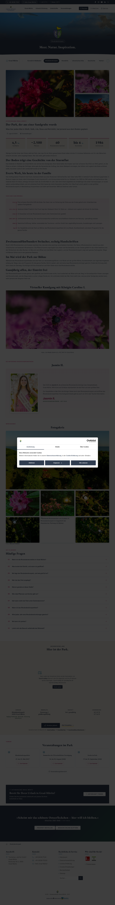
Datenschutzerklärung (54, 455)
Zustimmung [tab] (31, 447)
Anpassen (56, 463)
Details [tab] (57, 447)
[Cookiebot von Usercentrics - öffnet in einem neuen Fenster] (88, 441)
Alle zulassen (83, 463)
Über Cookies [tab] (84, 447)
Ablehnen (32, 463)
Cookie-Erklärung (72, 455)
